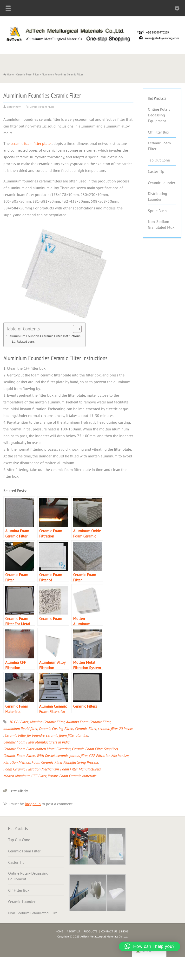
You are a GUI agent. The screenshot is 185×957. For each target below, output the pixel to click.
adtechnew (14, 106)
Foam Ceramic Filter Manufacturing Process (65, 762)
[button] (149, 946)
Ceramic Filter (85, 728)
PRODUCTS (90, 931)
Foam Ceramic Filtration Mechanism (31, 769)
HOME (59, 931)
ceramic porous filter (72, 755)
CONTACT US (109, 931)
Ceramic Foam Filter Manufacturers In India (36, 742)
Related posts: (26, 342)
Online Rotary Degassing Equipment (159, 115)
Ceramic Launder (161, 182)
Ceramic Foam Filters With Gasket (29, 755)
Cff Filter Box (158, 132)
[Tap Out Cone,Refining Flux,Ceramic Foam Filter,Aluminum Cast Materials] (92, 43)
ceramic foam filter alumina (67, 735)
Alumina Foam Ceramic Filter (88, 721)
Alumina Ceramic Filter (47, 721)
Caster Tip (156, 171)
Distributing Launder (157, 196)
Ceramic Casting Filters (56, 728)
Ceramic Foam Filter (42, 106)
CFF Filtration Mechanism (109, 755)
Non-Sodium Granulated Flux (161, 224)
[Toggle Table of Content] (74, 329)
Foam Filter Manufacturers (80, 769)
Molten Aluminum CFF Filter (24, 775)
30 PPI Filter (18, 721)
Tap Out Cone (159, 160)
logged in (33, 803)
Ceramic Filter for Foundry (25, 735)
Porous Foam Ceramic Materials (72, 775)
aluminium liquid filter (20, 728)
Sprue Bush (157, 210)
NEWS (124, 931)
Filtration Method (16, 762)
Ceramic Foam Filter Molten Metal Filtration (37, 748)
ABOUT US (73, 931)
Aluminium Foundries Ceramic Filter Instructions (44, 336)
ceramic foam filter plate (31, 143)
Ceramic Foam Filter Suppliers (95, 748)
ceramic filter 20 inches (115, 728)
